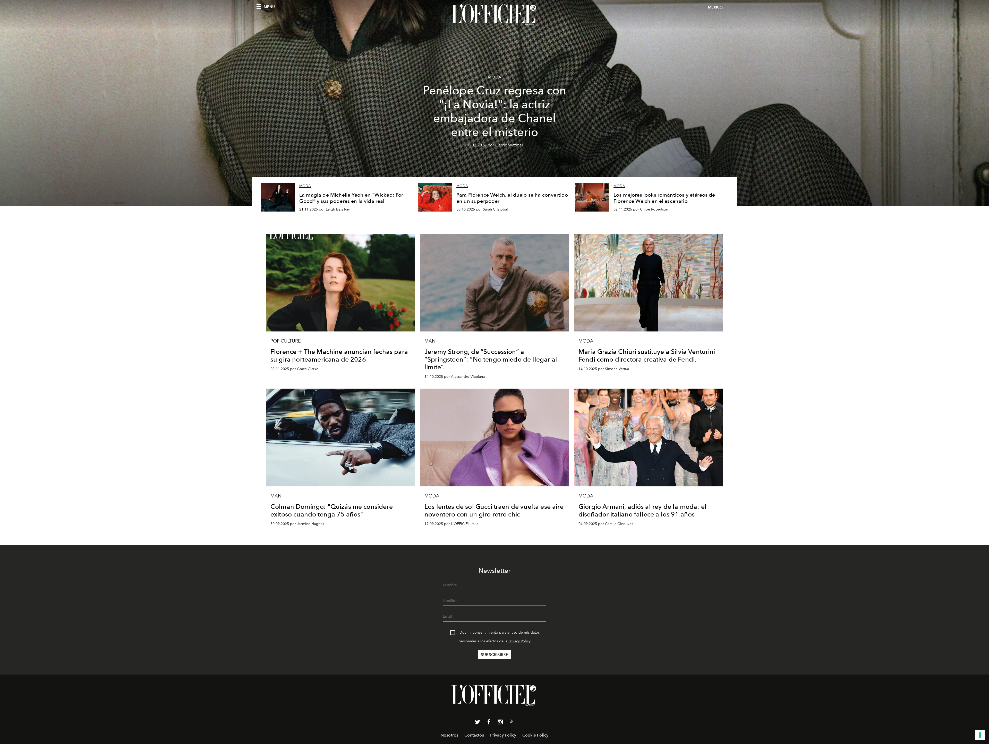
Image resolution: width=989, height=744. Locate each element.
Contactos (474, 735)
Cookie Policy (535, 735)
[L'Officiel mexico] (494, 14)
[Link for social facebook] (488, 722)
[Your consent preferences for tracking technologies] (980, 735)
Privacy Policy (519, 641)
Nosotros (449, 735)
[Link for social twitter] (477, 722)
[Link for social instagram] (500, 722)
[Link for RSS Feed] (511, 722)
